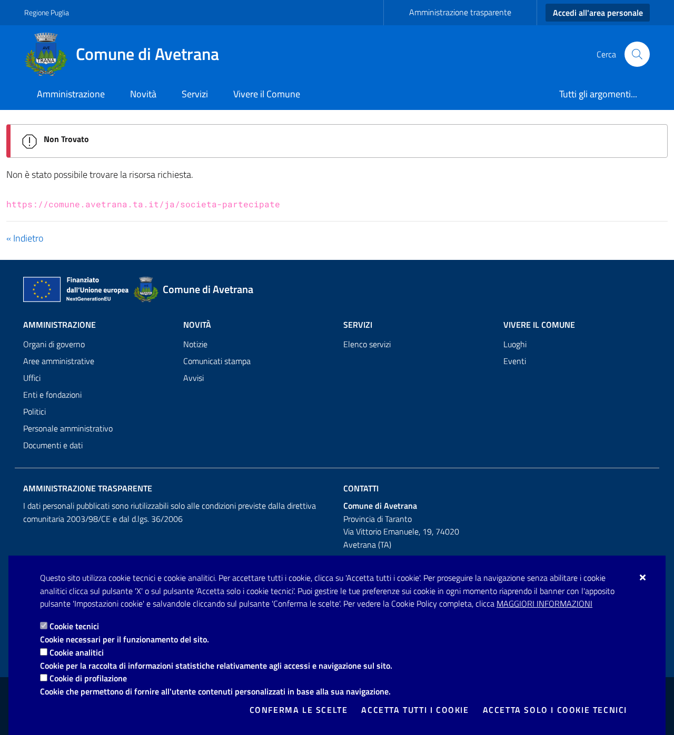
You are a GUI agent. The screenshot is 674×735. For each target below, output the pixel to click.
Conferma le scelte (299, 709)
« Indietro (24, 238)
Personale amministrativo (68, 428)
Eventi (514, 361)
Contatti (361, 488)
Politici (34, 411)
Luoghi (515, 344)
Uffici (32, 377)
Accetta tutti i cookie (415, 709)
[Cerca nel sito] (637, 54)
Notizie (195, 344)
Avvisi (193, 377)
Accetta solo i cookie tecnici (555, 709)
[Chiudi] (643, 577)
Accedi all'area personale (598, 12)
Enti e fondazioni (52, 394)
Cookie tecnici (74, 626)
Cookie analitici (76, 652)
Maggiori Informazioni (544, 603)
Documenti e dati (53, 445)
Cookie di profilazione (88, 678)
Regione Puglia (46, 12)
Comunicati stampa (217, 361)
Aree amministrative (58, 361)
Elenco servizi (367, 344)
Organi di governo (54, 344)
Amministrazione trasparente (460, 12)
